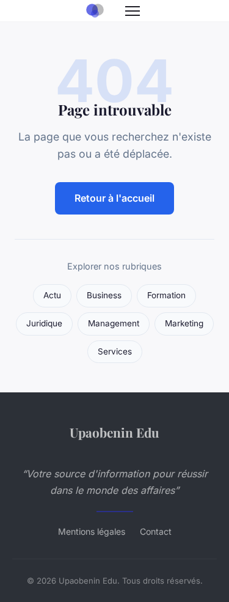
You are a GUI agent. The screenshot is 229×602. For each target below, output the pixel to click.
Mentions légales (91, 531)
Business (104, 295)
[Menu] (132, 11)
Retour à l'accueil (114, 198)
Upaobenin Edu (114, 432)
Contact (156, 531)
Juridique (44, 323)
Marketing (184, 323)
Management (113, 323)
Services (115, 351)
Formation (166, 295)
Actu (52, 295)
